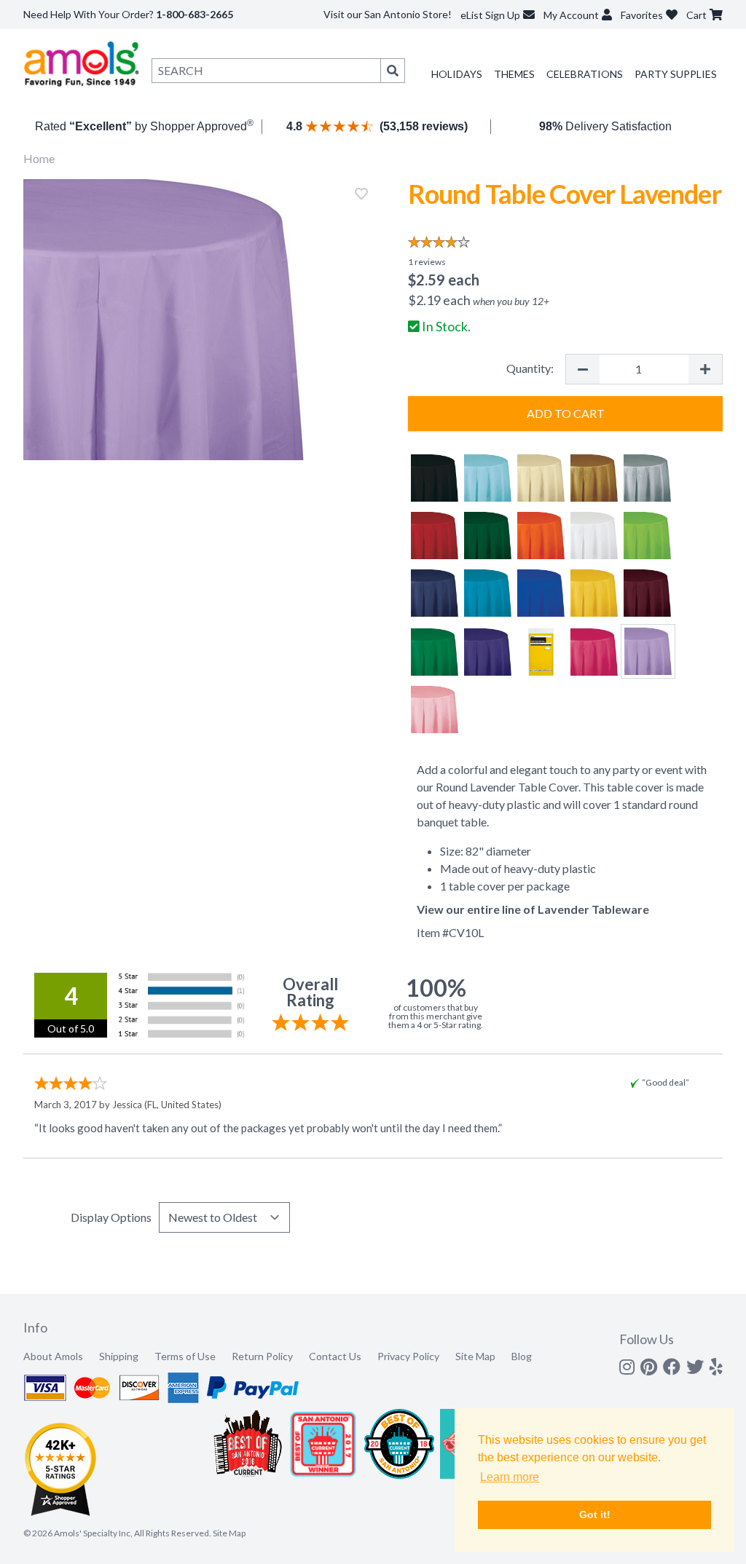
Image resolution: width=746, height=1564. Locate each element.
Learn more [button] (509, 1477)
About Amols (53, 1356)
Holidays (456, 74)
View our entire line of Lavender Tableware (533, 909)
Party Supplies (676, 74)
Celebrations (584, 74)
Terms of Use (185, 1356)
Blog (521, 1356)
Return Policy (262, 1356)
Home (39, 158)
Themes (514, 74)
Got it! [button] (594, 1514)
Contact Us (335, 1356)
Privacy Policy (408, 1356)
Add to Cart (566, 413)
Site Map (475, 1356)
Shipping (118, 1356)
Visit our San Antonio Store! (387, 14)
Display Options (111, 1217)
